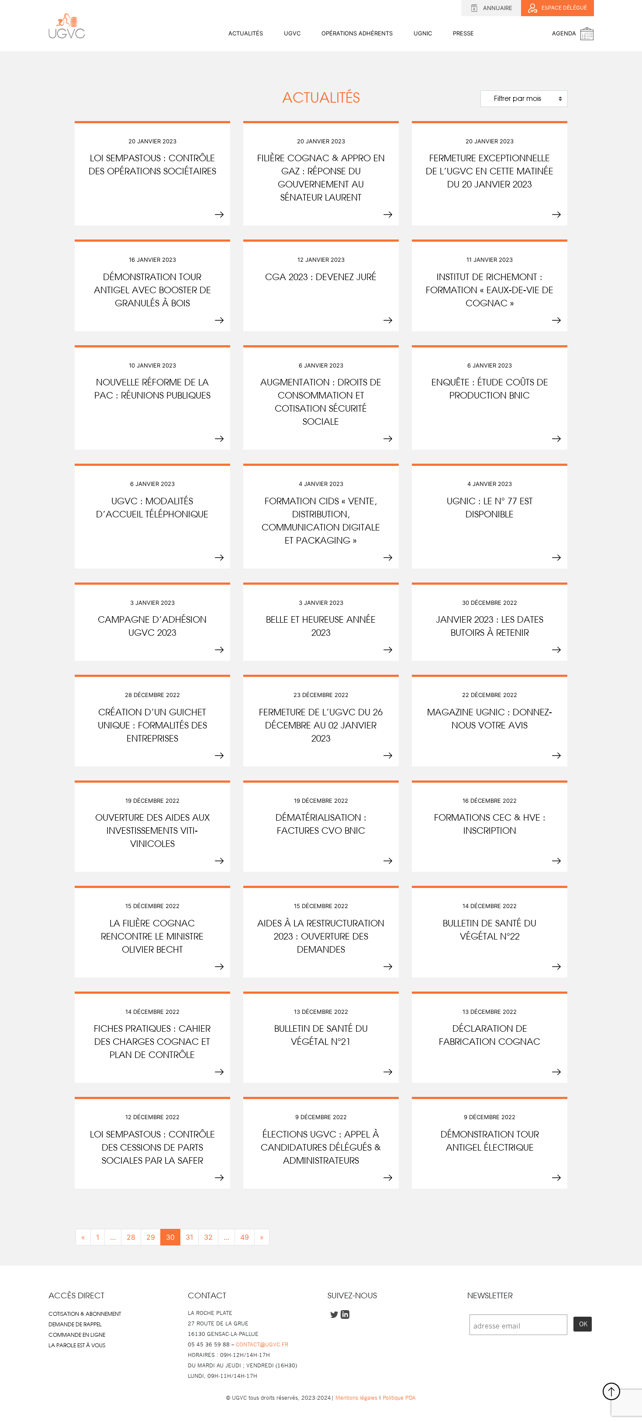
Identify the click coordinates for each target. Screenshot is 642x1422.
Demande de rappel (75, 1324)
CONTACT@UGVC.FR (262, 1344)
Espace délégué (564, 7)
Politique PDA (398, 1397)
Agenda (564, 33)
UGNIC (423, 33)
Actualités (245, 33)
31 (189, 1237)
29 (150, 1237)
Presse (463, 33)
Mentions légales (356, 1397)
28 (131, 1237)
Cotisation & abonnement (84, 1314)
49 (244, 1237)
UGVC (292, 33)
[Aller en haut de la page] (611, 1391)
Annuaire (497, 7)
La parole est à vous (76, 1345)
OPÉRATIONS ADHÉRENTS (357, 33)
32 (208, 1237)
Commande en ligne (76, 1335)
